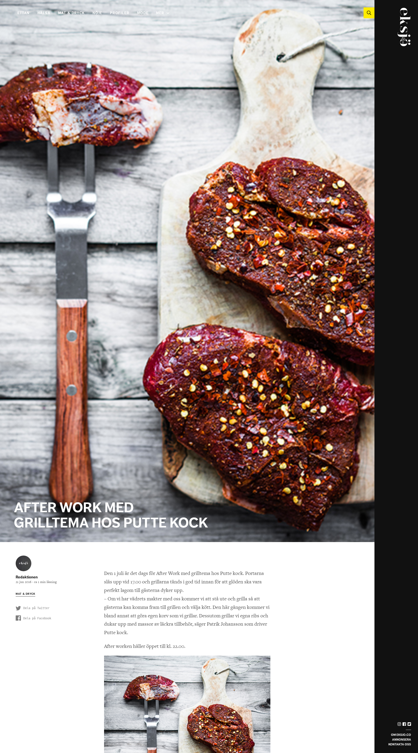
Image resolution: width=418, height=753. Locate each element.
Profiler (119, 13)
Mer (160, 13)
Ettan (23, 13)
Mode (142, 13)
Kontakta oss (399, 744)
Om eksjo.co (401, 735)
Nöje (97, 13)
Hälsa (44, 13)
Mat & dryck (71, 13)
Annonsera (401, 739)
